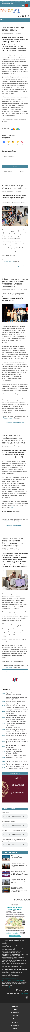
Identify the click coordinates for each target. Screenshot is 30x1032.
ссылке (11, 507)
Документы (15, 1025)
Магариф (18, 33)
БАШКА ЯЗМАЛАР (15, 773)
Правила (15, 1015)
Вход (28, 8)
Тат (23, 5)
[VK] (18, 16)
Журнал (15, 1006)
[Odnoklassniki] (25, 16)
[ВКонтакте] (12, 129)
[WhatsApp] (17, 129)
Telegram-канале (8, 261)
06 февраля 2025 (8, 33)
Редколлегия (15, 1012)
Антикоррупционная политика (10, 978)
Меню (4, 19)
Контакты (15, 1022)
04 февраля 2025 (8, 549)
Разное (15, 1028)
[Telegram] (28, 16)
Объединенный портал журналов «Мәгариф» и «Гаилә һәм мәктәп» (15, 2)
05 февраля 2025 (8, 191)
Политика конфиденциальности (10, 987)
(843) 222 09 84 (24, 993)
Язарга (15, 166)
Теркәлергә (22, 171)
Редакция (15, 1009)
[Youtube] (23, 16)
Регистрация (23, 8)
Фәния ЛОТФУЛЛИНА (21, 289)
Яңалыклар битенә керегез (14, 266)
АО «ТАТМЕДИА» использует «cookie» (12, 980)
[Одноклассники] (14, 129)
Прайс (15, 1019)
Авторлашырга (8, 171)
